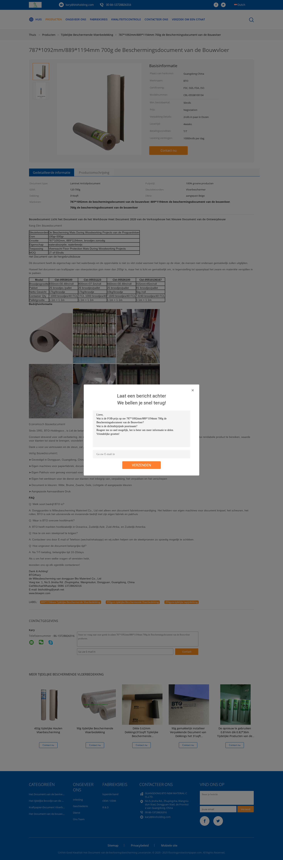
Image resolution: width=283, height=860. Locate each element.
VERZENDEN (141, 465)
